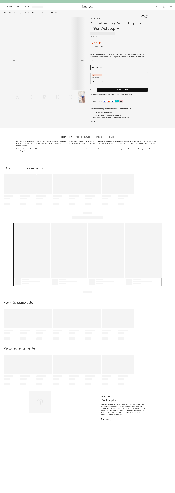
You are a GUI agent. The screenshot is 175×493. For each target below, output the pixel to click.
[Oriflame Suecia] (87, 6)
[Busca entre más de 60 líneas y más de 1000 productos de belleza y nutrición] (157, 6)
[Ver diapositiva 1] (18, 97)
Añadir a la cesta (122, 90)
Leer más (92, 60)
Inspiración (23, 7)
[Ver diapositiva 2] (31, 97)
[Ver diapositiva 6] (84, 97)
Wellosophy (95, 18)
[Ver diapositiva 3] (44, 97)
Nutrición (11, 13)
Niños (28, 13)
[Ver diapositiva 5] (71, 97)
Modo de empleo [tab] (83, 137)
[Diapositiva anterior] (14, 60)
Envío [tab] (111, 137)
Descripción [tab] (66, 137)
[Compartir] (143, 16)
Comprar (8, 7)
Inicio (5, 13)
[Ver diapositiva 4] (57, 97)
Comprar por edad (20, 13)
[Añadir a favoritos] (146, 16)
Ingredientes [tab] (99, 137)
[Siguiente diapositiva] (82, 60)
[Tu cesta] (171, 7)
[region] (48, 53)
